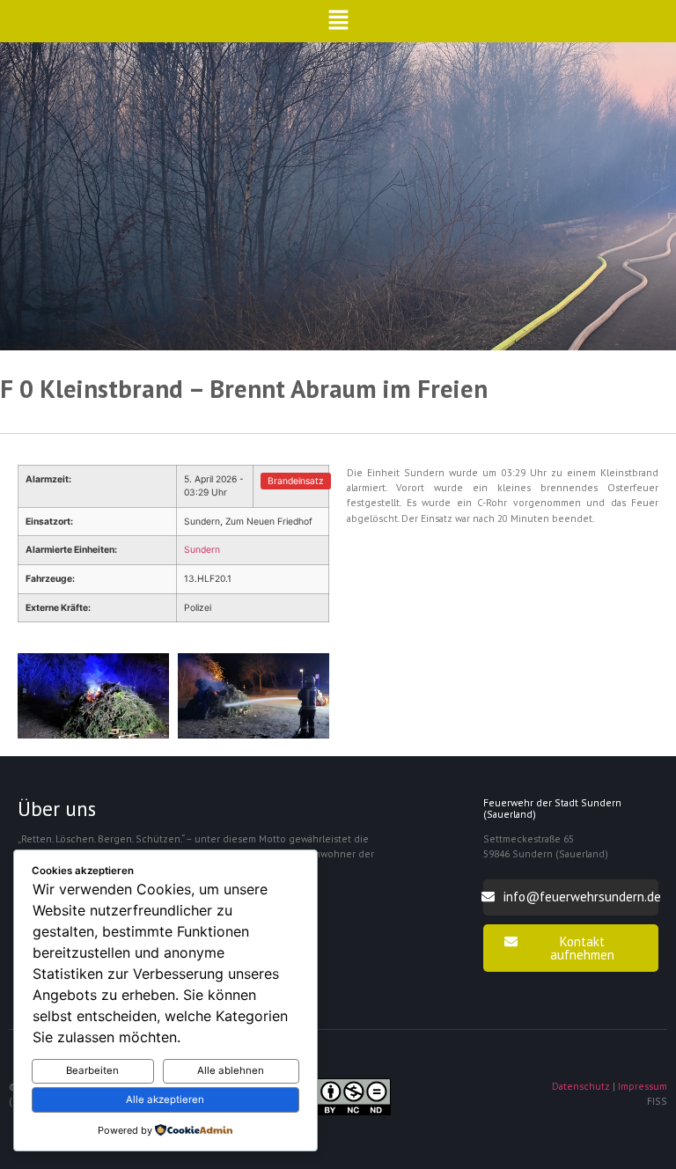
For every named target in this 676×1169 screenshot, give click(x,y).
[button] (338, 21)
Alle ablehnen (230, 1070)
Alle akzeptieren (165, 1099)
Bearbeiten (92, 1070)
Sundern (202, 549)
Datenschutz (581, 1085)
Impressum (642, 1085)
